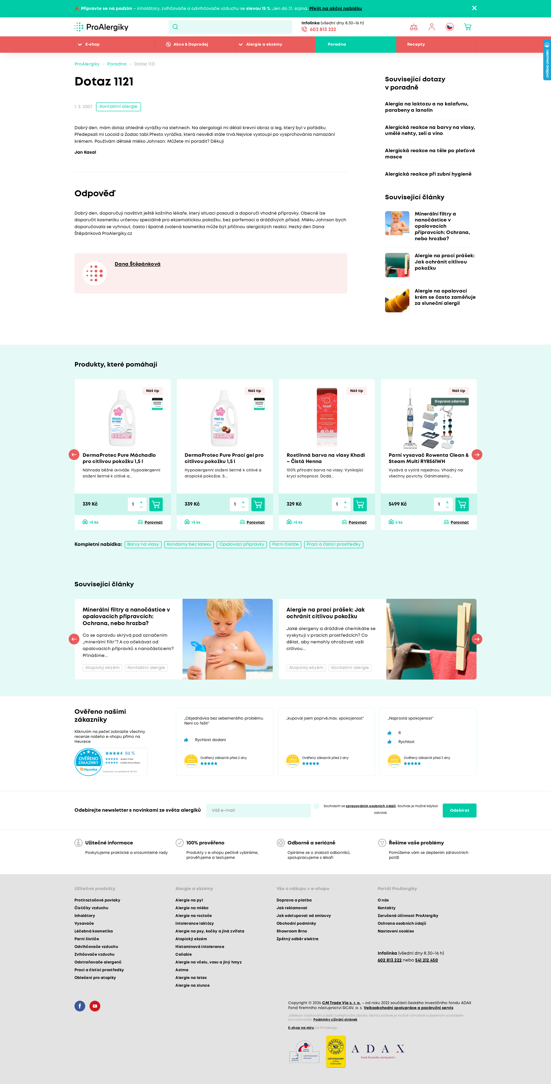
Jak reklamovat (292, 908)
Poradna (337, 44)
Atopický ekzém (191, 939)
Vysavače (84, 923)
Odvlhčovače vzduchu (96, 947)
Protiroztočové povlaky (97, 900)
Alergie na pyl (189, 900)
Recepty (416, 44)
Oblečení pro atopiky (95, 978)
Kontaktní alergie (118, 107)
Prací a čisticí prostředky (334, 544)
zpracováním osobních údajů (371, 806)
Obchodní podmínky (296, 923)
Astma (181, 970)
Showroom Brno (292, 931)
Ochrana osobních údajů (402, 923)
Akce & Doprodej (190, 44)
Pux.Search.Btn (175, 26)
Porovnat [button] (154, 522)
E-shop (92, 44)
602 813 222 (323, 30)
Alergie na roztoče (193, 916)
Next (477, 454)
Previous (74, 454)
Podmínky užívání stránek (335, 1019)
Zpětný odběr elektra (298, 939)
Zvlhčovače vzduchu (94, 954)
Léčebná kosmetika (93, 931)
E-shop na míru (301, 1028)
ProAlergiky (87, 64)
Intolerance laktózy (194, 923)
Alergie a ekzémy (264, 44)
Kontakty (387, 908)
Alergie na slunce (192, 985)
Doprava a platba (294, 900)
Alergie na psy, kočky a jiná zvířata (209, 931)
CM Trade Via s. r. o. (341, 1003)
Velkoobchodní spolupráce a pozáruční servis (408, 1008)
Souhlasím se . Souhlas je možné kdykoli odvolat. (381, 810)
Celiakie (183, 954)
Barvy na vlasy (143, 544)
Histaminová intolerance (199, 947)
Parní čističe (285, 544)
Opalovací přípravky (241, 544)
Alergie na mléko (191, 908)
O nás (383, 900)
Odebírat (459, 810)
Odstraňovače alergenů (98, 962)
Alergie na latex (191, 978)
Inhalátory (84, 916)
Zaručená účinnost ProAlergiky (408, 916)
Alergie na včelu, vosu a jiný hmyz (208, 962)
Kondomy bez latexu (189, 544)
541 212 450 (426, 960)
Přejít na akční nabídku (335, 9)
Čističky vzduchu (91, 908)
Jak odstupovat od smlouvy (304, 916)
